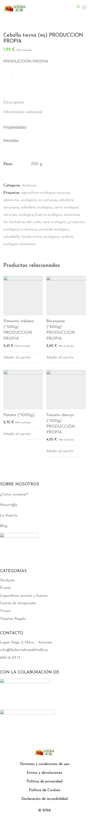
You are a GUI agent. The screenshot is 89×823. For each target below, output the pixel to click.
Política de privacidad (44, 781)
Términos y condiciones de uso (44, 764)
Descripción (13, 103)
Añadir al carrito (17, 357)
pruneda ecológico (54, 229)
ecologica (26, 215)
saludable (11, 237)
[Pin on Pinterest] (29, 79)
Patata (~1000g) (18, 415)
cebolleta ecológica (36, 207)
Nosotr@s (8, 505)
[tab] (44, 103)
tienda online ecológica (40, 237)
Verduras (29, 185)
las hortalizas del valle (21, 222)
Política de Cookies (44, 790)
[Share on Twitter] (23, 79)
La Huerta (8, 515)
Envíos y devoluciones (44, 773)
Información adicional (22, 112)
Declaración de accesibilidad (44, 799)
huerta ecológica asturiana (57, 215)
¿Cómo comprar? (14, 494)
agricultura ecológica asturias (45, 193)
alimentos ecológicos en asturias (30, 200)
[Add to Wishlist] (7, 79)
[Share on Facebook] (16, 79)
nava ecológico (54, 222)
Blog (3, 526)
